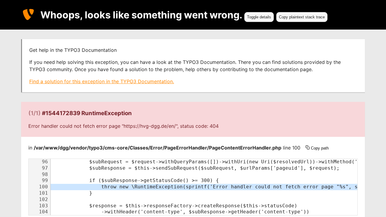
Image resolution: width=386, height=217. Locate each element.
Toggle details (259, 17)
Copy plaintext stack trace (302, 17)
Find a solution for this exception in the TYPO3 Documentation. (101, 81)
